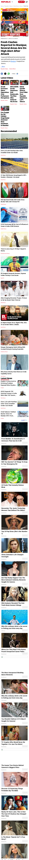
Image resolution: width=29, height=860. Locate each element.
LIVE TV (22, 2)
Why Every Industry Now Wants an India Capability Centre (13, 373)
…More (3, 66)
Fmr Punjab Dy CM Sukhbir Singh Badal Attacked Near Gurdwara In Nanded (5, 119)
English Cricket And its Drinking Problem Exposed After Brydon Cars (8, 384)
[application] (14, 16)
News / (2, 6)
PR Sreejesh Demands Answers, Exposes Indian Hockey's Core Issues (13, 274)
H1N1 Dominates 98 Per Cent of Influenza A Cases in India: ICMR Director (14, 225)
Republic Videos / (9, 6)
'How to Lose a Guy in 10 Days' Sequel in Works (13, 250)
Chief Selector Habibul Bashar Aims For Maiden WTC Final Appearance (8, 415)
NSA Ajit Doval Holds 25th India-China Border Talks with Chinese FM (12, 201)
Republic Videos (4, 69)
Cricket (2, 387)
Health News (3, 228)
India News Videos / (18, 6)
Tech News (3, 376)
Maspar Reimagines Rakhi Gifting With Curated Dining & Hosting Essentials (13, 348)
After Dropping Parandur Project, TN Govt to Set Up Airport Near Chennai (14, 299)
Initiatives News (4, 351)
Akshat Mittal (12, 69)
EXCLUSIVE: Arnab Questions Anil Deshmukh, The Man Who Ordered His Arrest (14, 94)
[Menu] (27, 2)
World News (3, 204)
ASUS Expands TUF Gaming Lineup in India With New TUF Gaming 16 (9, 394)
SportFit (2, 278)
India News (3, 155)
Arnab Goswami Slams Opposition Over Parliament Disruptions (5, 92)
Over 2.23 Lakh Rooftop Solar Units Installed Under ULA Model (12, 152)
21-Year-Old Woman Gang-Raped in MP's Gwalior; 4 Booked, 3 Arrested (13, 176)
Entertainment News (5, 253)
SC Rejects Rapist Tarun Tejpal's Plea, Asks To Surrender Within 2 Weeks (14, 324)
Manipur (13, 61)
